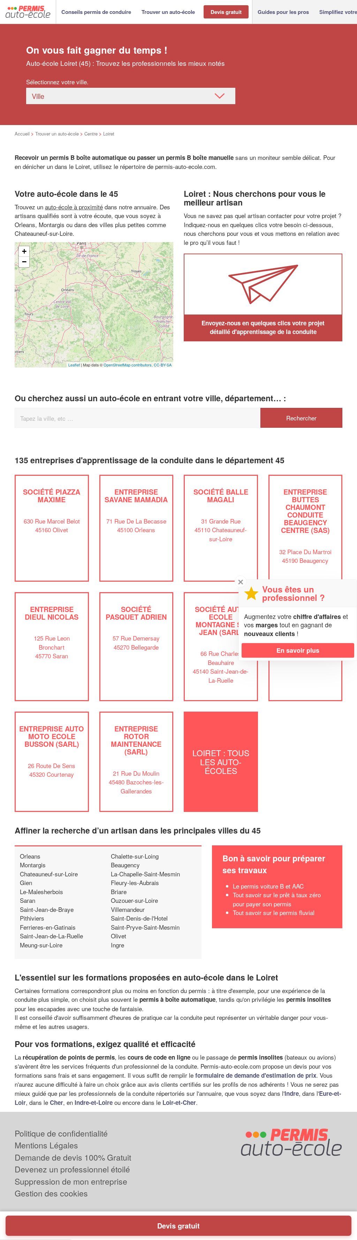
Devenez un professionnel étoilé (72, 1169)
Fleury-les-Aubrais (135, 882)
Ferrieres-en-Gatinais (48, 927)
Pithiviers (32, 918)
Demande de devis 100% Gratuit (73, 1157)
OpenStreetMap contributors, (129, 364)
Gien (26, 882)
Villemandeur (128, 909)
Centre (91, 133)
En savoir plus (297, 650)
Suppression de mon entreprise (71, 1181)
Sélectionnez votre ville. (57, 81)
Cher (56, 1102)
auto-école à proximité (74, 206)
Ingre (117, 944)
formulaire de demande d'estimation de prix (255, 1075)
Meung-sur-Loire (41, 944)
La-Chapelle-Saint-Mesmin (145, 873)
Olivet (118, 935)
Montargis (33, 864)
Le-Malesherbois (41, 891)
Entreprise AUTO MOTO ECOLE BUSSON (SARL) (51, 736)
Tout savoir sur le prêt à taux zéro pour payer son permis (277, 899)
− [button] (24, 261)
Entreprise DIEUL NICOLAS (51, 613)
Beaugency (125, 864)
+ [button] (24, 251)
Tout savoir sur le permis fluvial (273, 912)
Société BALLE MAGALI (220, 495)
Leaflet (74, 364)
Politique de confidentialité (61, 1133)
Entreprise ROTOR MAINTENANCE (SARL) (136, 740)
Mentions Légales (46, 1145)
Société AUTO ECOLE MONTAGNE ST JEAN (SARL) (220, 620)
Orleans (30, 856)
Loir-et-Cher (179, 1102)
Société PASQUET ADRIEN (136, 613)
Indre (291, 1093)
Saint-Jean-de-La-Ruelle (51, 935)
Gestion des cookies (51, 1193)
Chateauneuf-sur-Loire (49, 873)
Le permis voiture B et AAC (268, 886)
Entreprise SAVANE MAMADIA (136, 495)
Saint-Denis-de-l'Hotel (139, 918)
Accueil (22, 133)
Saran (27, 900)
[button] (96, 12)
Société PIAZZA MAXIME (51, 495)
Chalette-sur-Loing (135, 856)
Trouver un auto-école (57, 133)
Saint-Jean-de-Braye (47, 909)
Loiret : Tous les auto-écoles (220, 762)
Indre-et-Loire (94, 1102)
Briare (119, 891)
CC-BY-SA (163, 364)
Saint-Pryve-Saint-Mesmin (145, 927)
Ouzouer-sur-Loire (134, 900)
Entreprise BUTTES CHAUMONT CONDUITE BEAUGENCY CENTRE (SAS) (305, 511)
